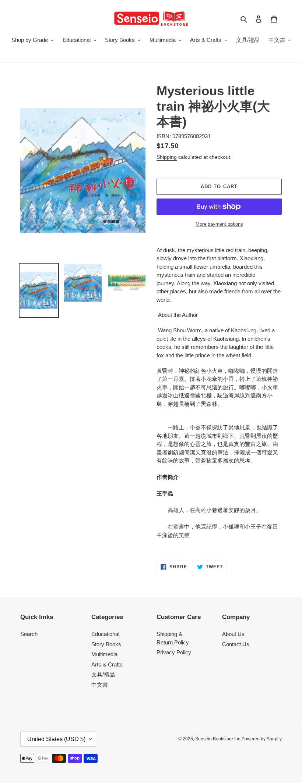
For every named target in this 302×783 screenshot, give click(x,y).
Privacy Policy (174, 652)
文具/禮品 (103, 674)
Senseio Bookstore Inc (217, 738)
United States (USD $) (56, 739)
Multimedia (104, 654)
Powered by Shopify (262, 738)
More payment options (219, 224)
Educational (105, 634)
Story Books (106, 644)
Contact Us (235, 644)
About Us (233, 634)
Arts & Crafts (107, 664)
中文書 (99, 685)
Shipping (167, 157)
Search (29, 634)
